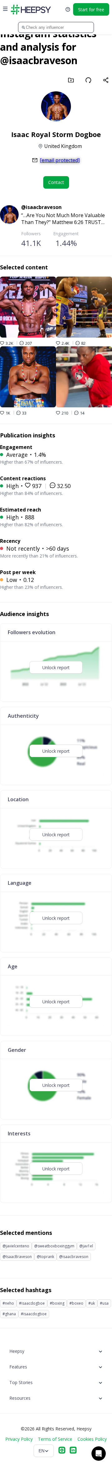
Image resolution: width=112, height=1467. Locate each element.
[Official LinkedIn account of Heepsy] (73, 1450)
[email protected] (60, 160)
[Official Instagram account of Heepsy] (62, 1450)
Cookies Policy (92, 1439)
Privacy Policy (19, 1439)
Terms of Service (55, 1439)
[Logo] (30, 9)
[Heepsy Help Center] (68, 9)
